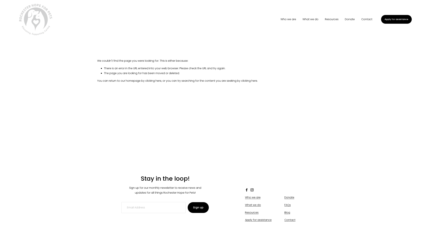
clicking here (153, 81)
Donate (350, 19)
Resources (332, 19)
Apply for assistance (396, 19)
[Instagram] (252, 190)
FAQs (287, 205)
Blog (287, 212)
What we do (310, 19)
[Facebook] (246, 190)
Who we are (288, 19)
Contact (366, 19)
